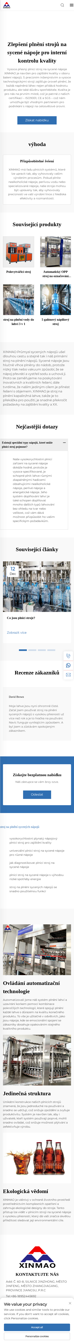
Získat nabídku (37, 120)
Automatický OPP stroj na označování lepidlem (55, 274)
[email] (68, 675)
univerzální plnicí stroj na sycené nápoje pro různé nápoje (36, 853)
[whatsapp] (68, 665)
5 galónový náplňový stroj (55, 322)
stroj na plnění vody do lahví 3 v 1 (18, 322)
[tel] (68, 656)
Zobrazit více (17, 632)
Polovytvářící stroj (18, 271)
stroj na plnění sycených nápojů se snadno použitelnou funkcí (33, 889)
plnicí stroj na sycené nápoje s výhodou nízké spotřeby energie (36, 877)
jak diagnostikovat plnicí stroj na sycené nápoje (31, 865)
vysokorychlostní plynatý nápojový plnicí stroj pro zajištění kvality (33, 840)
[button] (23, 650)
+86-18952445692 (23, 1296)
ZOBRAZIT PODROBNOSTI (18, 252)
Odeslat (37, 794)
